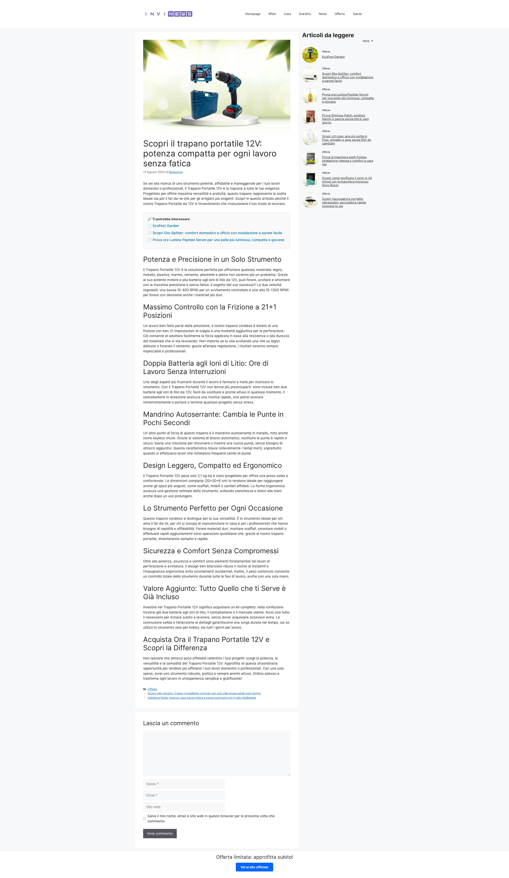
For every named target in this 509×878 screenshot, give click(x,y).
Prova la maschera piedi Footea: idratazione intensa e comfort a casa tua (347, 160)
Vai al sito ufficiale (254, 867)
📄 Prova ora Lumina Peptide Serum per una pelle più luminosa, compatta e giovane (216, 240)
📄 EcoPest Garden (163, 226)
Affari (272, 14)
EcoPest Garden (333, 57)
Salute (357, 14)
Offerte (340, 14)
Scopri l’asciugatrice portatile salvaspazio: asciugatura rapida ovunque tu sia (344, 202)
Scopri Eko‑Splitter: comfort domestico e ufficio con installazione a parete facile (347, 77)
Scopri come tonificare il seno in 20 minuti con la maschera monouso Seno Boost (347, 181)
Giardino (305, 14)
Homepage (252, 14)
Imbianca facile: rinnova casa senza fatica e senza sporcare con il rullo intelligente (202, 697)
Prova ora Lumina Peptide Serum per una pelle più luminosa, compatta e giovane (348, 98)
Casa (287, 14)
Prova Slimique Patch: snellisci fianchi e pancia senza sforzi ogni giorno (345, 118)
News (323, 14)
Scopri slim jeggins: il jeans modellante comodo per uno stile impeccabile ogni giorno (204, 693)
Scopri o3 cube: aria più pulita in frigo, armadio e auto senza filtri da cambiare (346, 139)
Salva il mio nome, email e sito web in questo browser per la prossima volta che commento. (211, 818)
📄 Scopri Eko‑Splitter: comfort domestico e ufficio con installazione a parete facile (215, 233)
